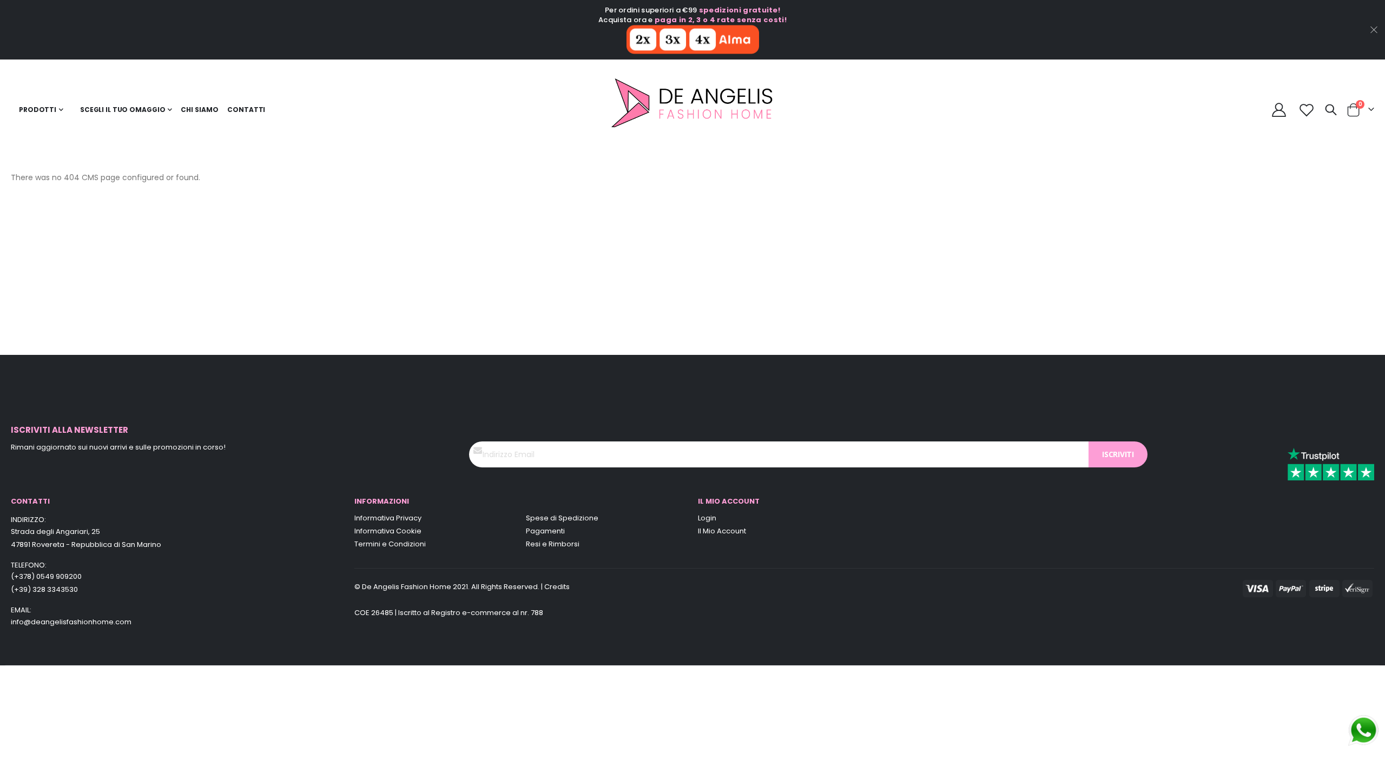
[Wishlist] (1307, 110)
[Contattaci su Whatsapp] (1363, 729)
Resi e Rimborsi (552, 544)
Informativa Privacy (387, 518)
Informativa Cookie (387, 531)
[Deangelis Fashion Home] (692, 110)
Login (707, 518)
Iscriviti (1118, 454)
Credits (557, 587)
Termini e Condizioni (390, 544)
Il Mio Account (722, 531)
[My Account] (1279, 110)
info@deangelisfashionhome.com (71, 622)
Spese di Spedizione (562, 518)
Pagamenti (545, 531)
